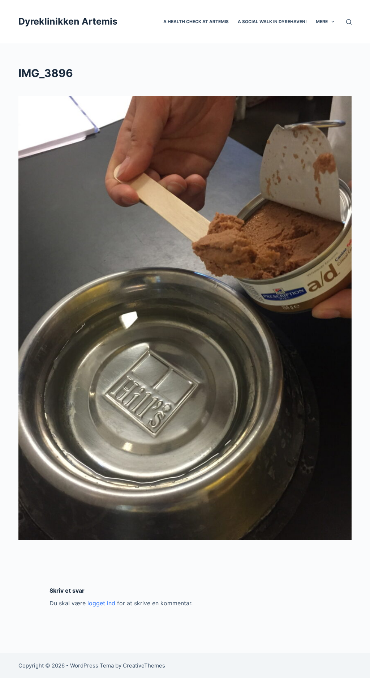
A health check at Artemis (196, 21)
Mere (322, 21)
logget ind (101, 603)
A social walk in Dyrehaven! (272, 21)
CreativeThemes (144, 665)
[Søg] (349, 22)
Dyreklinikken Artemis (67, 21)
